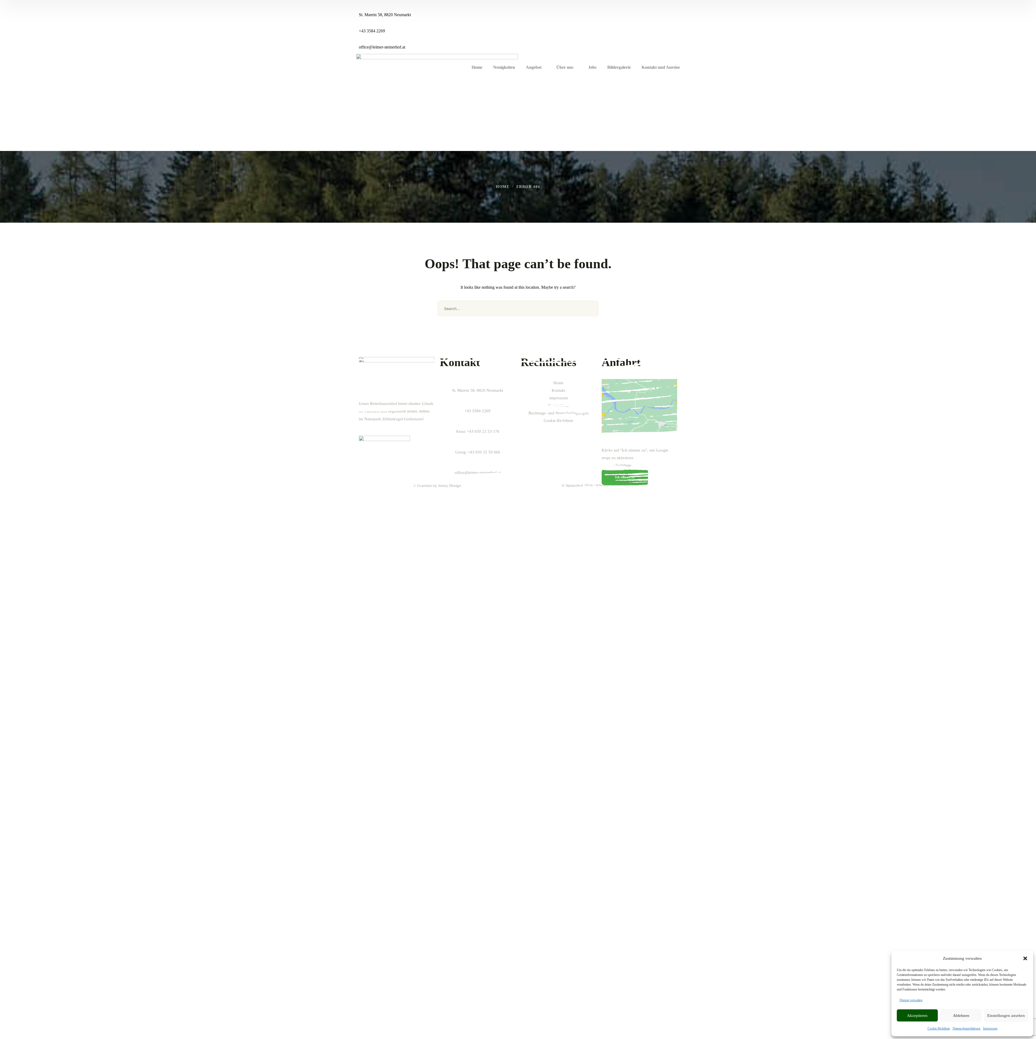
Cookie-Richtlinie (939, 1028)
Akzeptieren (917, 1015)
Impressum (990, 1028)
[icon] (672, 6)
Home (502, 187)
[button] (1025, 958)
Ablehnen (961, 1015)
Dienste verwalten (910, 1000)
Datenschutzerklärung (966, 1028)
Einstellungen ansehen (1006, 1015)
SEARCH (591, 308)
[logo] (437, 102)
